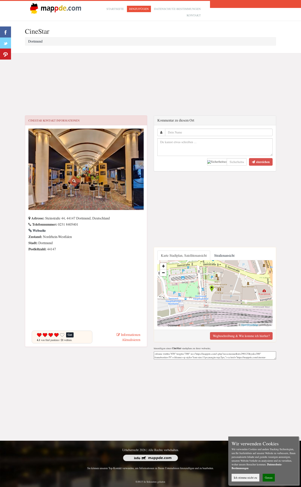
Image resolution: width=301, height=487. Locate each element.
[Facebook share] (5, 31)
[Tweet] (5, 43)
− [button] (163, 272)
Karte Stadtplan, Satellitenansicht (184, 255)
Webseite (39, 230)
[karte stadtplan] (54, 8)
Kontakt (194, 15)
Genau (269, 478)
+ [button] (163, 266)
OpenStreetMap (249, 324)
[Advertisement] (150, 84)
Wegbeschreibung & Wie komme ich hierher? (241, 336)
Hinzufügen (139, 9)
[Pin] (5, 54)
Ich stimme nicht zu (245, 478)
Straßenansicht (224, 255)
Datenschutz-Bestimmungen (177, 9)
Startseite (115, 9)
